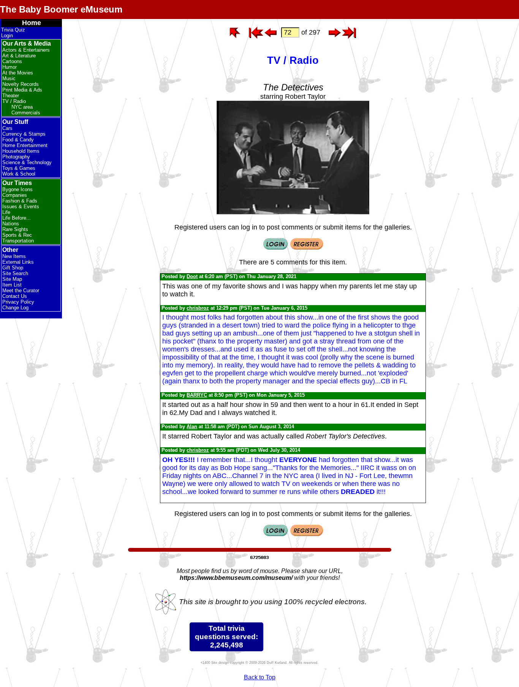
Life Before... (16, 218)
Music (9, 78)
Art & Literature (19, 56)
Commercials (25, 113)
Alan (192, 426)
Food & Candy (18, 139)
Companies (14, 195)
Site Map (12, 279)
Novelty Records (20, 84)
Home (31, 23)
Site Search (15, 273)
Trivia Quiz (13, 30)
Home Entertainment (24, 145)
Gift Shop (12, 268)
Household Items (21, 151)
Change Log (15, 307)
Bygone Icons (17, 189)
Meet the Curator (20, 290)
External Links (18, 262)
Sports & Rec (17, 235)
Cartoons (12, 61)
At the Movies (17, 73)
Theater (10, 95)
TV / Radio (14, 101)
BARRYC (197, 395)
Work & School (18, 174)
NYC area (22, 107)
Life (6, 212)
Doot (192, 276)
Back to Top (259, 677)
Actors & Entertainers (26, 50)
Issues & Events (20, 206)
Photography (16, 157)
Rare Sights (15, 229)
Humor (9, 67)
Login (7, 35)
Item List (12, 285)
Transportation (18, 241)
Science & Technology (27, 162)
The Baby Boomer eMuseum (61, 9)
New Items (14, 256)
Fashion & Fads (19, 201)
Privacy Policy (18, 302)
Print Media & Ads (22, 90)
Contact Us (14, 296)
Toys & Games (18, 168)
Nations (10, 223)
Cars (7, 128)
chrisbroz (198, 308)
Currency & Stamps (24, 134)
